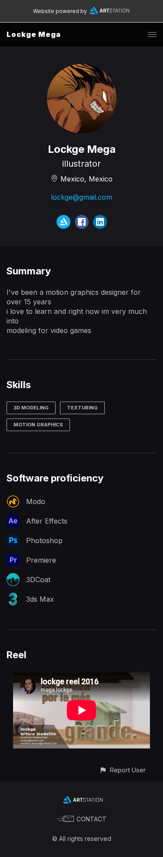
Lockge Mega (34, 34)
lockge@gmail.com (81, 197)
